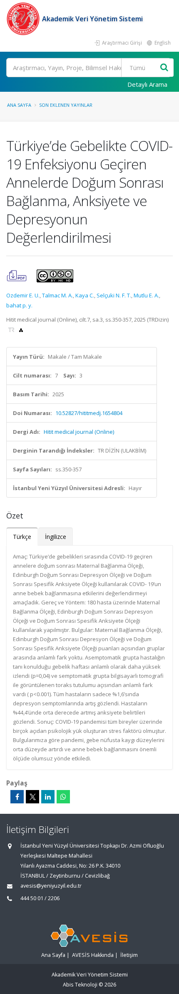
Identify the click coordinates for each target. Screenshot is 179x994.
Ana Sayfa (19, 105)
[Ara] (164, 67)
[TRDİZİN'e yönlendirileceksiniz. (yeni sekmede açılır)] (12, 329)
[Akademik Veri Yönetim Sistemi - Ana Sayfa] (24, 19)
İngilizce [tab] (55, 537)
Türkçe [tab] (22, 537)
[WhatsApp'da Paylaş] (63, 796)
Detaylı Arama (147, 84)
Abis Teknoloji (80, 984)
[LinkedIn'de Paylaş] (48, 796)
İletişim (129, 955)
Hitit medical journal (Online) (79, 431)
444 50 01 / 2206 (40, 898)
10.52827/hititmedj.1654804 (88, 413)
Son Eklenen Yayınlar (65, 105)
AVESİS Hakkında (93, 955)
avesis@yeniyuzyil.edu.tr (51, 885)
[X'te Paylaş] (32, 796)
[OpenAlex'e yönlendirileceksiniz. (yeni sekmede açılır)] (21, 329)
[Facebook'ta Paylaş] (17, 796)
